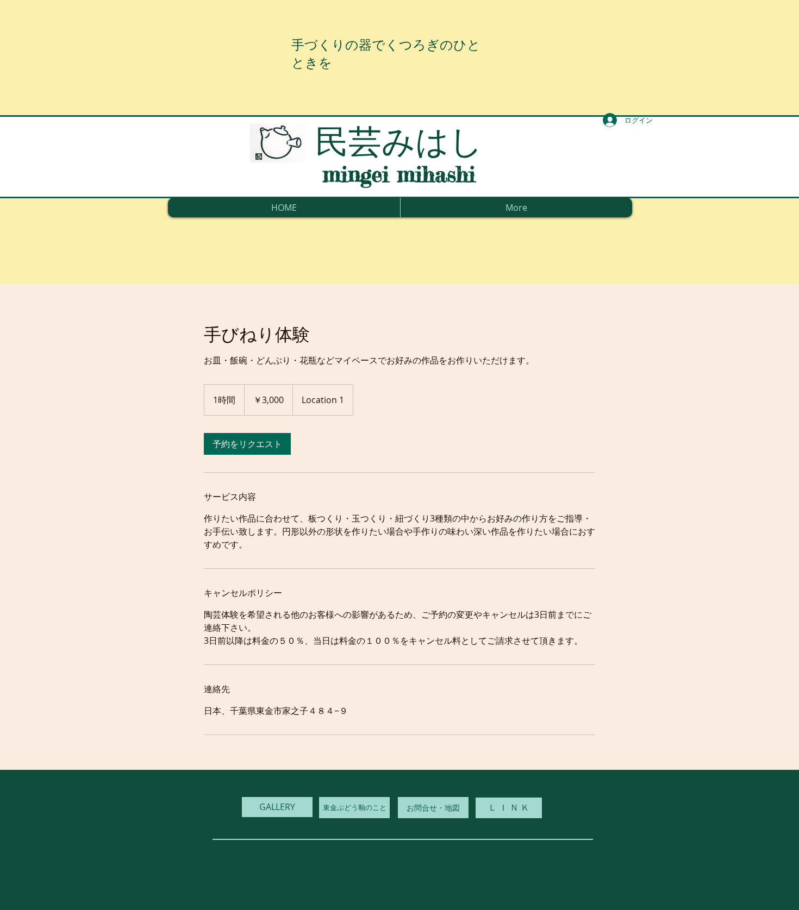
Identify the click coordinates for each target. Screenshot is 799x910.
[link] (247, 444)
